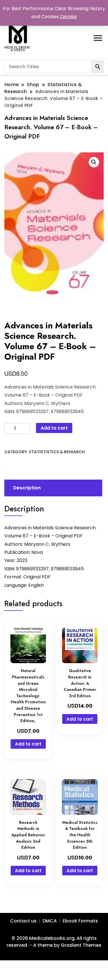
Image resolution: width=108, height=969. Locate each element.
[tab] (52, 488)
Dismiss (68, 16)
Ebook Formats (80, 921)
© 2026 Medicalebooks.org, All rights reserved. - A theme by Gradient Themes (54, 941)
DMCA (50, 921)
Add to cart (54, 428)
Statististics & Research (57, 452)
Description (27, 487)
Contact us (23, 921)
